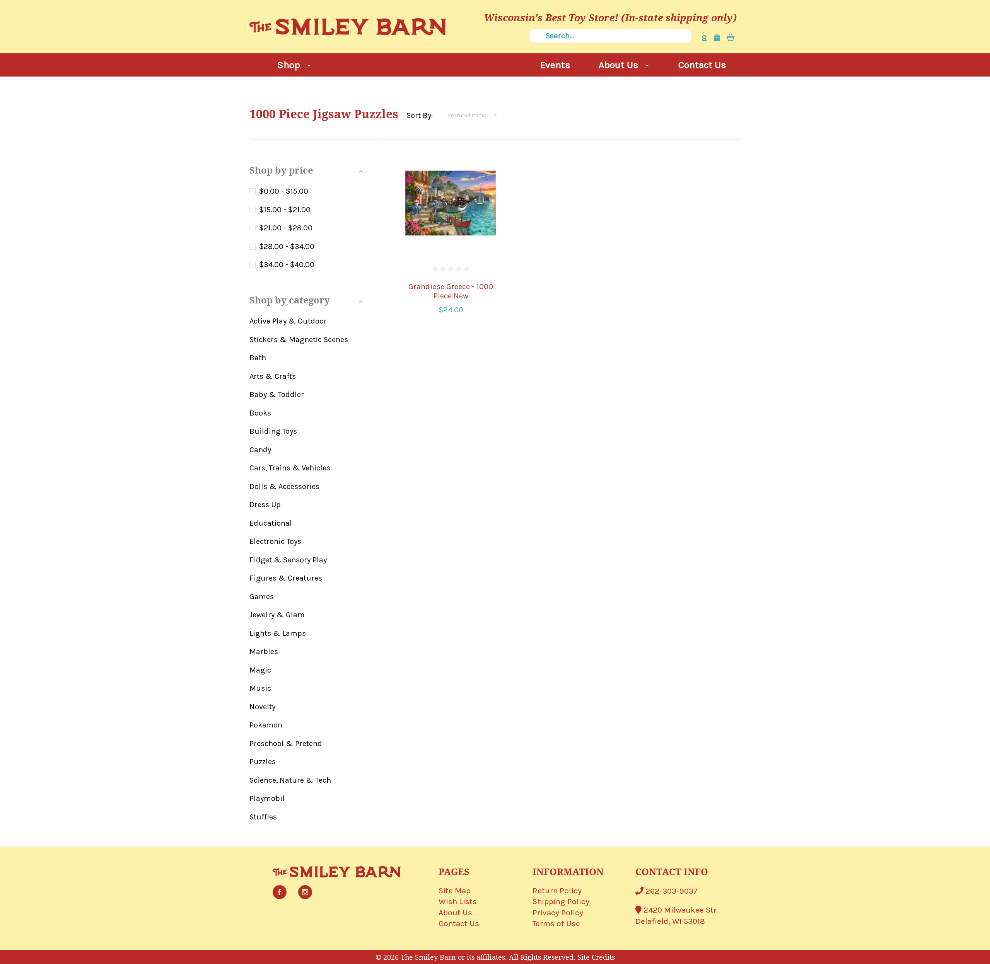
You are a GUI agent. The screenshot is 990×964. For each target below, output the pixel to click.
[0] (731, 37)
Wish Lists (458, 901)
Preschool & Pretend (285, 743)
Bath (257, 357)
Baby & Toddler (276, 394)
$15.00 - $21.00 (285, 209)
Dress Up (265, 504)
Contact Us (702, 64)
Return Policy (557, 890)
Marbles (263, 651)
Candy (260, 449)
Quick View (451, 202)
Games (261, 596)
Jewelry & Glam (277, 614)
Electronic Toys (275, 541)
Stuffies (263, 816)
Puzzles (262, 761)
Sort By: (419, 115)
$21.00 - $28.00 (285, 227)
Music (260, 688)
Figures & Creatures (285, 578)
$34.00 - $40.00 (286, 264)
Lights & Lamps (277, 633)
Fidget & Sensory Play (288, 559)
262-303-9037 (671, 891)
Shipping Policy (561, 901)
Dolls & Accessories (284, 486)
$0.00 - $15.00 (283, 191)
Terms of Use (556, 923)
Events (555, 64)
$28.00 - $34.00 (286, 246)
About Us (620, 64)
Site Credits (596, 957)
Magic (260, 670)
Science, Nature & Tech (290, 780)
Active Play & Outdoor (288, 321)
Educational (270, 523)
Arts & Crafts (272, 376)
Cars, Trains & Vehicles (289, 467)
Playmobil (267, 798)
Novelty (262, 706)
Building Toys (273, 431)
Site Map (455, 890)
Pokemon (265, 724)
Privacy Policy (558, 912)
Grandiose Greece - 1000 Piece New (450, 291)
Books (260, 413)
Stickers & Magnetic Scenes (298, 339)
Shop (289, 64)
